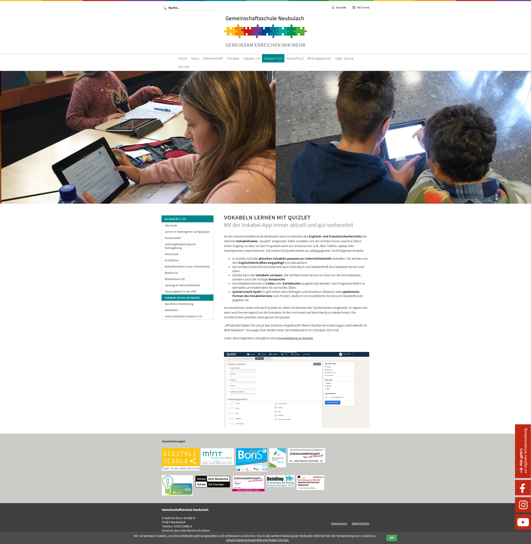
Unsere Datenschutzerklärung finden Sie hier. (257, 540)
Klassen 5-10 (175, 219)
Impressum (339, 523)
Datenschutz (360, 523)
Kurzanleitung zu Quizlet (295, 338)
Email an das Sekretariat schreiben (186, 530)
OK (392, 537)
